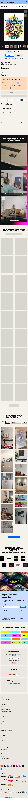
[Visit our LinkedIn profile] (8, 766)
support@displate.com (6, 619)
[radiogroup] (14, 52)
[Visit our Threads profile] (23, 766)
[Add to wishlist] (25, 11)
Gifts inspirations (5, 758)
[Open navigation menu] (25, 6)
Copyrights (3, 716)
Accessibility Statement (6, 730)
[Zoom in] (25, 15)
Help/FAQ (3, 704)
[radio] (9, 52)
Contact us (3, 714)
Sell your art (4, 749)
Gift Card (3, 756)
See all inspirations (14, 536)
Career (2, 742)
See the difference (19, 58)
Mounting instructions (6, 711)
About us (3, 737)
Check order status (5, 699)
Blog (2, 740)
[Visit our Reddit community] (2, 766)
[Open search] (14, 6)
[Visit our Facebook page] (2, 769)
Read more (24, 70)
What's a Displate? (5, 733)
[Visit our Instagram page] (11, 766)
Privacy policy (4, 719)
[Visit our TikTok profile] (5, 766)
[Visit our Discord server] (20, 766)
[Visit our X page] (14, 766)
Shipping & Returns (5, 702)
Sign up (23, 606)
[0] (16, 6)
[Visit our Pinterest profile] (17, 766)
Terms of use (4, 706)
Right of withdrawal (5, 709)
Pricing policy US (5, 721)
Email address (5, 604)
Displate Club (4, 735)
